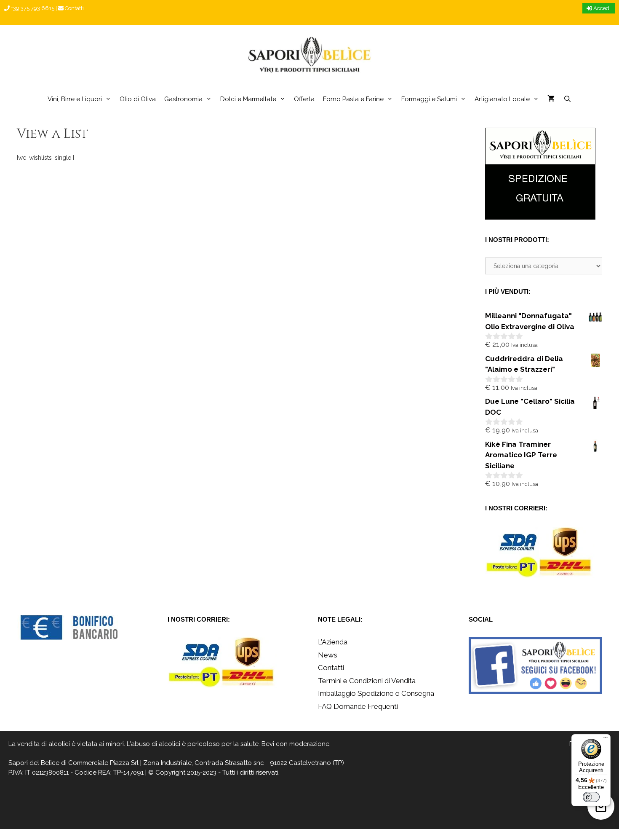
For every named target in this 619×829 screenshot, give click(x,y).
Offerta (304, 99)
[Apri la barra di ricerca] (567, 99)
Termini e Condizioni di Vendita (367, 680)
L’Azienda (332, 642)
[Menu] (605, 739)
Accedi (601, 8)
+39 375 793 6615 (32, 8)
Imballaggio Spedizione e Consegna (376, 693)
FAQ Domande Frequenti (358, 706)
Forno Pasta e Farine (353, 99)
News (327, 655)
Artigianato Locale (502, 99)
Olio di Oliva (138, 99)
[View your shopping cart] (551, 99)
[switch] (591, 797)
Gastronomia (183, 99)
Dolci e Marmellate (248, 99)
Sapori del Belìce (33, 763)
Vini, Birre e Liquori (75, 99)
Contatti (74, 8)
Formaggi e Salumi (429, 99)
